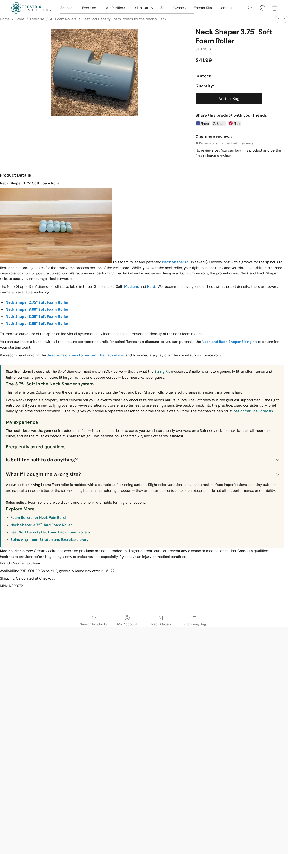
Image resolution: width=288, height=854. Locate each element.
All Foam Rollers (63, 19)
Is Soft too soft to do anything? (42, 459)
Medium (131, 286)
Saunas (66, 7)
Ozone (179, 7)
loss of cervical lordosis (253, 411)
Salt (163, 7)
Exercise (89, 7)
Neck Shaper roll (176, 262)
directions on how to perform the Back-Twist (86, 355)
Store (20, 19)
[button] (31, 8)
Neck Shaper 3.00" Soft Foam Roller (36, 309)
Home (5, 19)
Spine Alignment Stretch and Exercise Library (49, 539)
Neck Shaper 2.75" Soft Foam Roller (36, 302)
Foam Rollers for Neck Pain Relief (38, 517)
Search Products (93, 624)
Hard (151, 286)
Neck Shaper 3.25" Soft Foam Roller (36, 316)
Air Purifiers (116, 7)
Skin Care (143, 7)
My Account (127, 624)
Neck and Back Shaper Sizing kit (230, 341)
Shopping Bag (194, 624)
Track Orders (161, 624)
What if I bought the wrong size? (43, 474)
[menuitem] (278, 19)
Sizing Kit (162, 371)
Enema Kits (203, 7)
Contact (225, 7)
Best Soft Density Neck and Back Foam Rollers (50, 532)
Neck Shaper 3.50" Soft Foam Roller (36, 323)
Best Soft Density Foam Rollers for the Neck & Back (124, 19)
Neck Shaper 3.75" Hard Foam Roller (41, 525)
